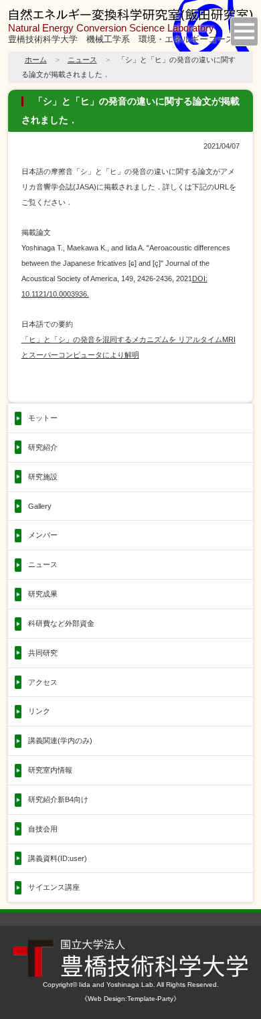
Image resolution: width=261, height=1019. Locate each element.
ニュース (82, 60)
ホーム (36, 60)
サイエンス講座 (54, 887)
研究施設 (43, 477)
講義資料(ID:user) (57, 858)
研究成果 (43, 594)
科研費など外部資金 (61, 623)
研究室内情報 (50, 770)
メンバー (43, 535)
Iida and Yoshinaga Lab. (117, 984)
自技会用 (43, 829)
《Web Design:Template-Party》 (130, 998)
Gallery (40, 506)
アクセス (43, 682)
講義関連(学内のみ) (60, 740)
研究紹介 (43, 447)
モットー (43, 418)
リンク (39, 711)
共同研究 (43, 653)
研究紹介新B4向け (58, 799)
